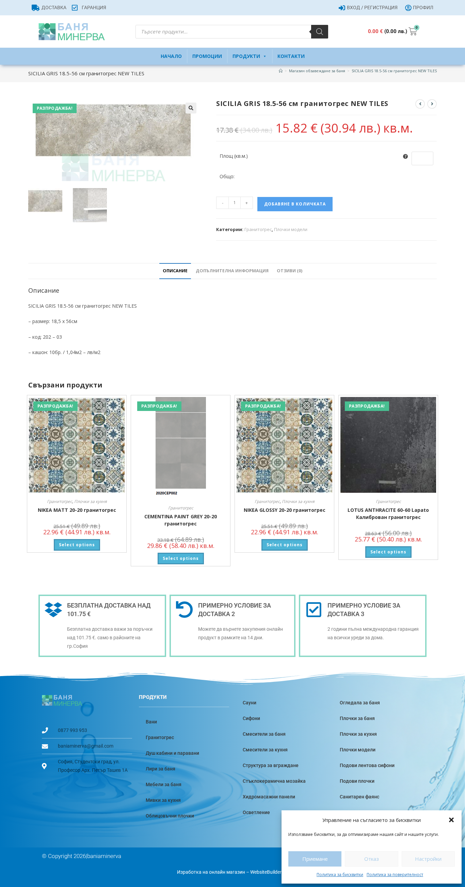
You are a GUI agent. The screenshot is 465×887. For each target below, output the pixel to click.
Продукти (246, 56)
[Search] (319, 32)
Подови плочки (357, 781)
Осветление (256, 812)
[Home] (281, 70)
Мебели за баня (163, 784)
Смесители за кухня (265, 749)
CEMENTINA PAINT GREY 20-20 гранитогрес (180, 520)
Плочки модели (290, 229)
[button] (451, 819)
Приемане (315, 858)
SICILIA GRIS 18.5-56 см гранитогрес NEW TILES (394, 70)
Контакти (291, 56)
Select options (77, 545)
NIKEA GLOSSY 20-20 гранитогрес (284, 510)
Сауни (249, 702)
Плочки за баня (357, 718)
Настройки (428, 858)
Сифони (251, 718)
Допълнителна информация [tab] (232, 271)
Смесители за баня (264, 734)
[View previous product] (420, 104)
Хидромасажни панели (269, 796)
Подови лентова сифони (367, 765)
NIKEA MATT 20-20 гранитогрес (77, 510)
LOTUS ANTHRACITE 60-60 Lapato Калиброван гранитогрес (388, 513)
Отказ (371, 858)
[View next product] (432, 104)
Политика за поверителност (395, 874)
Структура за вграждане (271, 765)
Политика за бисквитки (340, 874)
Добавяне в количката (295, 204)
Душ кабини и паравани (172, 753)
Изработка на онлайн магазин (211, 872)
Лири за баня (160, 768)
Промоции (207, 56)
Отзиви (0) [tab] (289, 271)
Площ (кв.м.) (234, 156)
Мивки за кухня (163, 800)
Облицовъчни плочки (170, 816)
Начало (171, 56)
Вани (151, 721)
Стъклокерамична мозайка (274, 781)
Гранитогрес (258, 229)
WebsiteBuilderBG (269, 872)
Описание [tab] (175, 271)
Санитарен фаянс (359, 796)
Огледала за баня (360, 702)
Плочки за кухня (90, 501)
